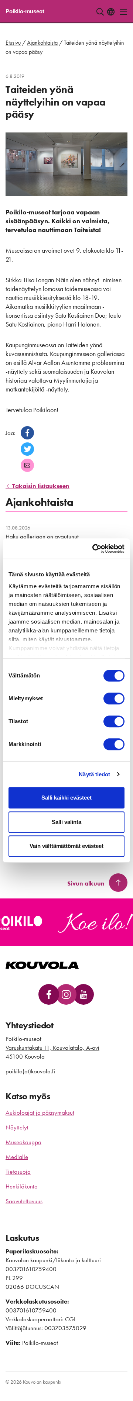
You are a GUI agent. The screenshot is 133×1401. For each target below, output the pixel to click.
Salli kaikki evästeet (66, 797)
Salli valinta (66, 822)
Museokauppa (23, 1142)
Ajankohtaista (42, 42)
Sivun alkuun (86, 883)
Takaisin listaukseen (40, 486)
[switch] (114, 698)
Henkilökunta (22, 1186)
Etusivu (13, 42)
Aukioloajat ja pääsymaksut (40, 1112)
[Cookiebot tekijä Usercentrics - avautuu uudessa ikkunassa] (94, 548)
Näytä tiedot (94, 774)
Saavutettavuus (24, 1201)
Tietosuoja (18, 1171)
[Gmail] (27, 465)
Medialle (17, 1157)
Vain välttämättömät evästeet (66, 846)
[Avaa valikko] (121, 12)
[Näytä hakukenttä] (100, 12)
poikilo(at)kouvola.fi (30, 1071)
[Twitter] (27, 449)
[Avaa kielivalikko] (110, 12)
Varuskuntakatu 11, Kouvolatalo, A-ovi (52, 1047)
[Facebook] (27, 432)
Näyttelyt (17, 1127)
